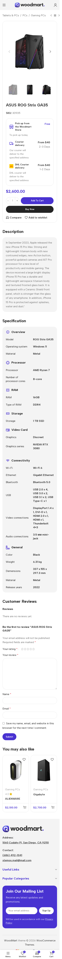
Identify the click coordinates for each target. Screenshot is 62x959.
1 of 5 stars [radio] (22, 649)
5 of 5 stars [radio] (33, 649)
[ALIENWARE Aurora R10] (16, 770)
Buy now (29, 209)
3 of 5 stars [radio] (27, 649)
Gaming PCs (38, 15)
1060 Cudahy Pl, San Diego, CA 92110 (25, 842)
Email (6, 708)
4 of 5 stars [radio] (30, 649)
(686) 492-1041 (12, 855)
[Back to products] (55, 16)
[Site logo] (30, 4)
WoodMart (10, 940)
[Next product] (59, 16)
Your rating (10, 649)
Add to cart (37, 200)
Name (6, 694)
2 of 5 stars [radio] (25, 649)
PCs (24, 15)
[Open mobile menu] (4, 5)
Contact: (8, 850)
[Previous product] (51, 16)
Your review (10, 655)
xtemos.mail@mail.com (16, 860)
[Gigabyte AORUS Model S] (44, 770)
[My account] (55, 5)
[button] (9, 51)
